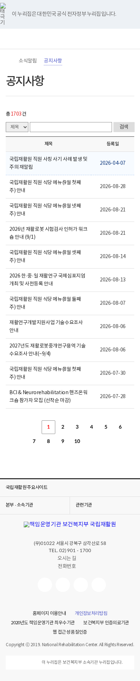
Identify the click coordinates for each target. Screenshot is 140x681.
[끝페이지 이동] (106, 441)
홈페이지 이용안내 (49, 613)
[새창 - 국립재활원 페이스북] (99, 585)
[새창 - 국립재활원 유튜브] (45, 585)
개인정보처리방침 (91, 613)
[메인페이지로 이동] (70, 39)
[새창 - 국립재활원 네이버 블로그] (63, 585)
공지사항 (53, 61)
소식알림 (28, 61)
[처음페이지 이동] (20, 427)
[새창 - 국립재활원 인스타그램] (81, 585)
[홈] (9, 61)
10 (77, 441)
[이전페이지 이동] (34, 427)
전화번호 (67, 566)
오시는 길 (66, 558)
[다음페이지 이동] (91, 441)
